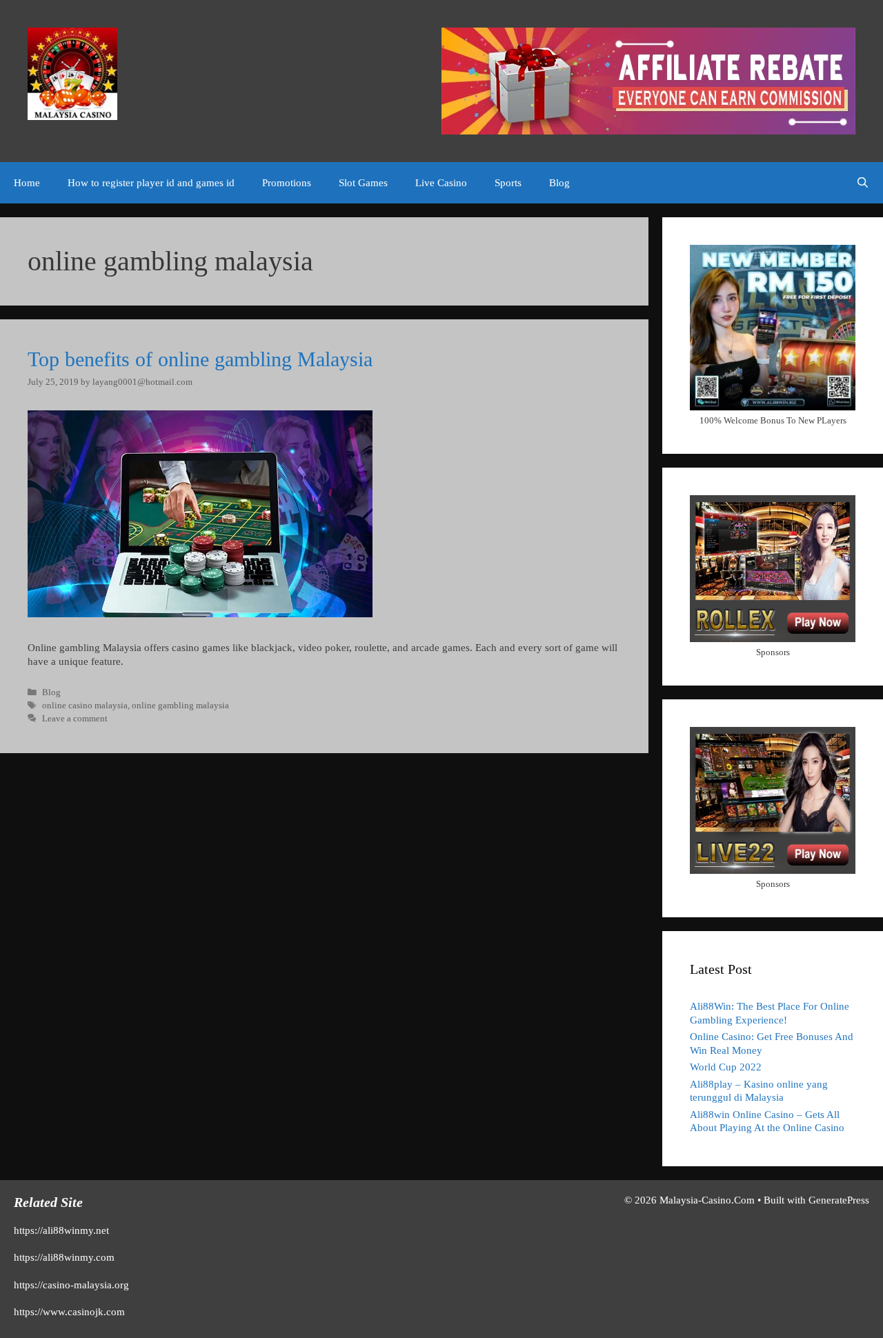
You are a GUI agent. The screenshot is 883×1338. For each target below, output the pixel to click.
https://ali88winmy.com (64, 1257)
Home (27, 182)
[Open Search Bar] (862, 182)
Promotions (286, 182)
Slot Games (363, 182)
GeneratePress (838, 1200)
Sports (508, 182)
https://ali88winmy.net (61, 1230)
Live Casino (441, 182)
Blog (559, 182)
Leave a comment (75, 718)
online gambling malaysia (180, 705)
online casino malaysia (85, 705)
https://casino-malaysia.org (71, 1284)
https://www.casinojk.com (69, 1311)
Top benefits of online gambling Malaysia (200, 359)
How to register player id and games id (151, 182)
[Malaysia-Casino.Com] (72, 73)
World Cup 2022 (726, 1066)
